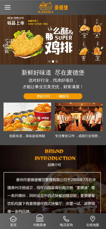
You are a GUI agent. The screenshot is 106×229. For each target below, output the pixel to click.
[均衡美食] (40, 218)
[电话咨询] (66, 218)
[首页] (13, 218)
